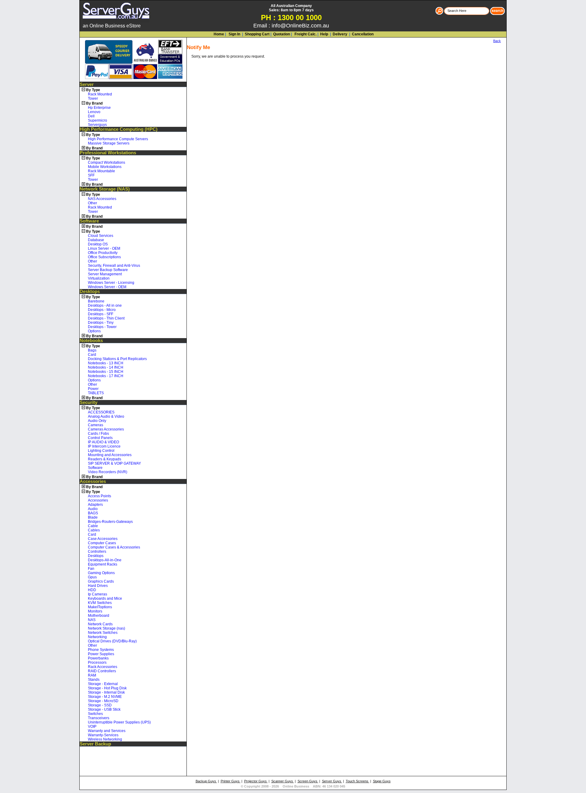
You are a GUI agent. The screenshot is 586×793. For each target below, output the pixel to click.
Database (96, 240)
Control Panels (100, 438)
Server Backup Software (108, 270)
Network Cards (100, 624)
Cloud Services (100, 236)
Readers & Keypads (104, 459)
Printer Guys (231, 781)
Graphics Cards (101, 581)
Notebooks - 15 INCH (105, 372)
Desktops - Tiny (101, 322)
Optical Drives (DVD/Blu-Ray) (112, 641)
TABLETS (96, 393)
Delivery (339, 34)
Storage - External (103, 684)
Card (92, 354)
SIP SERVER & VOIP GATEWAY (114, 463)
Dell (91, 116)
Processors (97, 662)
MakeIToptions (100, 607)
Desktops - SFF (100, 314)
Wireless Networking (105, 739)
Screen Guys (308, 781)
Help (324, 34)
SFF (91, 175)
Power (93, 389)
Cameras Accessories (106, 429)
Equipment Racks (102, 564)
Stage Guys (382, 781)
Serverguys (97, 125)
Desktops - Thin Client (106, 318)
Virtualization (99, 278)
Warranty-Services (103, 735)
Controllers (97, 551)
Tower (93, 98)
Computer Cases (102, 543)
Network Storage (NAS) (105, 189)
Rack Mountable (101, 171)
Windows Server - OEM (107, 287)
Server (87, 84)
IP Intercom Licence (104, 446)
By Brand (94, 103)
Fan (91, 568)
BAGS (93, 513)
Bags (92, 350)
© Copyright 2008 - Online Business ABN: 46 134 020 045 (293, 786)
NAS (92, 620)
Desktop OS (98, 244)
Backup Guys (206, 781)
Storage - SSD (100, 705)
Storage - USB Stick (104, 709)
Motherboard (98, 615)
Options (94, 331)
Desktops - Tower (102, 327)
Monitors (95, 611)
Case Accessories (103, 539)
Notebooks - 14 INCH (105, 367)
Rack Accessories (102, 667)
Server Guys (332, 781)
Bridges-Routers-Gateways (110, 522)
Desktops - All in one (105, 305)
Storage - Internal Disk (106, 692)
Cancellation (362, 34)
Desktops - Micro (102, 310)
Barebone (96, 301)
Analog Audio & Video (106, 416)
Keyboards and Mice (105, 598)
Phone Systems (101, 650)
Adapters (95, 504)
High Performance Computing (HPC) (118, 129)
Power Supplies (101, 654)
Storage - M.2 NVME (105, 697)
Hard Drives (98, 586)
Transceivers (98, 718)
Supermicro (97, 120)
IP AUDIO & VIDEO (103, 442)
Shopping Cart (257, 34)
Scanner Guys (282, 781)
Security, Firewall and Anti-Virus (114, 265)
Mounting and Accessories (110, 455)
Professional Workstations (108, 152)
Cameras (95, 425)
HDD (92, 590)
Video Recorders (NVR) (107, 472)
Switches (95, 714)
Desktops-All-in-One (104, 560)
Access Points (99, 496)
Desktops (90, 291)
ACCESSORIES (101, 412)
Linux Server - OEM (104, 248)
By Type (93, 90)
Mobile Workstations (104, 167)
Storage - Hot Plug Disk (107, 688)
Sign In (234, 34)
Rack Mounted (100, 94)
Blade (93, 517)
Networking (97, 637)
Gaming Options (101, 573)
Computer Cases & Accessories (114, 547)
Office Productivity (103, 253)
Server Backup (95, 743)
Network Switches (103, 632)
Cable (93, 526)
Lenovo (94, 112)
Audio (93, 509)
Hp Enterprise (99, 107)
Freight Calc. (305, 34)
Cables (94, 530)
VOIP (92, 726)
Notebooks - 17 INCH (105, 376)
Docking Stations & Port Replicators (117, 359)
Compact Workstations (106, 162)
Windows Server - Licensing (111, 282)
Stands (93, 679)
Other (92, 203)
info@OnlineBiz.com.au (300, 26)
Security (88, 402)
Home (219, 34)
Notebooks (91, 340)
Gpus (92, 577)
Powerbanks (98, 658)
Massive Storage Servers (108, 143)
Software (89, 221)
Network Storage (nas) (106, 628)
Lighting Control (101, 450)
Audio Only (97, 421)
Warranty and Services (106, 731)
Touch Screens (357, 781)
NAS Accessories (102, 199)
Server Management (105, 274)
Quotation (281, 34)
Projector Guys (256, 781)
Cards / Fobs (98, 433)
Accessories (93, 481)
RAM (92, 675)
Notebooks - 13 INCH (105, 363)
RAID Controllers (102, 671)
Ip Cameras (97, 594)
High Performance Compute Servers (118, 139)
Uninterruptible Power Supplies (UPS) (119, 722)
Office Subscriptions (104, 257)
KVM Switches (100, 603)
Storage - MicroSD (103, 701)
